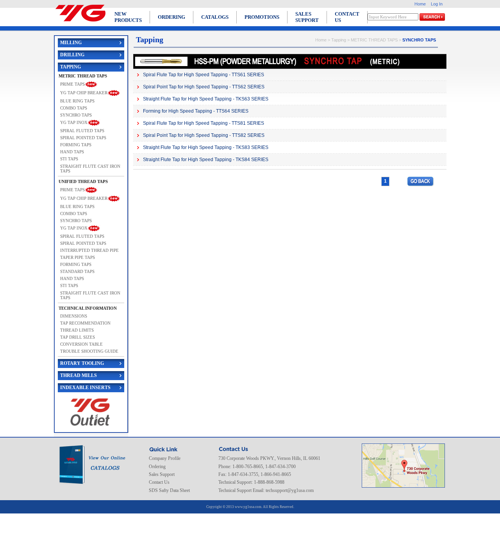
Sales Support (162, 474)
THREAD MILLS (78, 375)
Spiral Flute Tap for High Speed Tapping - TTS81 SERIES (203, 123)
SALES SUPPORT (307, 17)
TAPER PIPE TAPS (77, 257)
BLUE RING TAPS (77, 101)
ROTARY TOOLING (82, 363)
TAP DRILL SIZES (77, 337)
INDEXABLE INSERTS (85, 387)
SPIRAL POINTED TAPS (83, 137)
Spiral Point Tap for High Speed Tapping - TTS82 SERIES (203, 135)
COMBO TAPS (73, 108)
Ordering (157, 466)
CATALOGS (215, 17)
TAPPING (70, 67)
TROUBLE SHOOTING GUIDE (89, 351)
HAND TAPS (72, 151)
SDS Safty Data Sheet (169, 490)
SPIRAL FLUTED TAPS (82, 130)
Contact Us (159, 482)
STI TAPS (69, 158)
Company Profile (164, 458)
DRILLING (72, 54)
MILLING (71, 42)
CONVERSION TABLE (81, 344)
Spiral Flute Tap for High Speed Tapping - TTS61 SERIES (203, 74)
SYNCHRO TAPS (76, 115)
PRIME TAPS (72, 83)
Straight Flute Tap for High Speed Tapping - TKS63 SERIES (205, 99)
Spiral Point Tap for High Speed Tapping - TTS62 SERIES (203, 87)
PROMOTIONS (262, 17)
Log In (437, 4)
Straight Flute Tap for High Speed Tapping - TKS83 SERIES (205, 147)
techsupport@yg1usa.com (290, 490)
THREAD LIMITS (77, 330)
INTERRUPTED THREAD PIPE (89, 250)
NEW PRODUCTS (128, 17)
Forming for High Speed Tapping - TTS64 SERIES (195, 111)
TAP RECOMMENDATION (85, 323)
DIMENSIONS (73, 316)
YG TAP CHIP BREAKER (83, 92)
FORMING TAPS (75, 144)
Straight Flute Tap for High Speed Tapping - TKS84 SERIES (205, 159)
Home (420, 4)
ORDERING (171, 17)
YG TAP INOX (74, 122)
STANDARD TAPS (77, 271)
